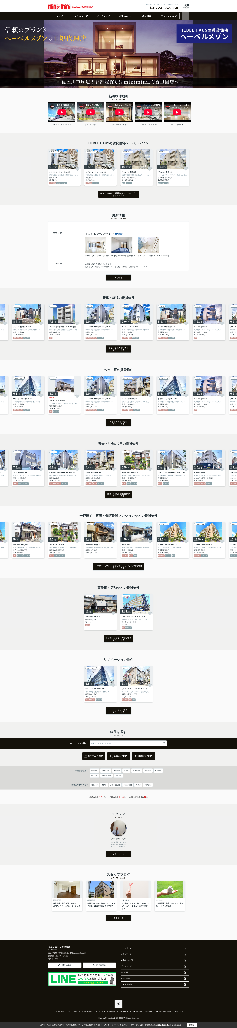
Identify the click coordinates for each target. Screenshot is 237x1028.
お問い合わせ (125, 16)
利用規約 (148, 1012)
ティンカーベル (177, 125)
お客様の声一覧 (127, 960)
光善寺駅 (117, 770)
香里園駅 (94, 770)
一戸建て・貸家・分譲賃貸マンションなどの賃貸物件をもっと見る (118, 567)
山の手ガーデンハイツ (119, 125)
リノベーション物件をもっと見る (118, 711)
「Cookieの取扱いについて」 (160, 1025)
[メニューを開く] (185, 16)
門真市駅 (118, 775)
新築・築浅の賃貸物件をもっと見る (118, 349)
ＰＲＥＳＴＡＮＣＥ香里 (61, 125)
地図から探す (145, 756)
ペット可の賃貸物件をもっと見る (118, 423)
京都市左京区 (115, 785)
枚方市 (104, 785)
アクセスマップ (168, 16)
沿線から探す (120, 756)
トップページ (126, 948)
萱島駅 (126, 770)
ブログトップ (103, 16)
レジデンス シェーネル (148, 125)
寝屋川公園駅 (106, 775)
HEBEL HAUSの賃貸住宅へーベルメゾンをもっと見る (118, 194)
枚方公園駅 (137, 770)
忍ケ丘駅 (94, 775)
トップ (59, 16)
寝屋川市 (94, 785)
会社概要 (146, 16)
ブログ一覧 (118, 918)
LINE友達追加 (126, 984)
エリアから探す (95, 756)
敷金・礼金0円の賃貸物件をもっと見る (118, 495)
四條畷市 (148, 785)
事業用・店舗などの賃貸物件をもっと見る (118, 639)
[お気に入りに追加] (77, 169)
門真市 (138, 785)
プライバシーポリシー (163, 1012)
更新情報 (118, 278)
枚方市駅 (158, 770)
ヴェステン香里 (91, 125)
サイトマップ (180, 1012)
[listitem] (64, 167)
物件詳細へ (119, 234)
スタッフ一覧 (81, 16)
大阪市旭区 (128, 785)
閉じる (192, 1025)
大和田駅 (148, 770)
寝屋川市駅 (106, 770)
